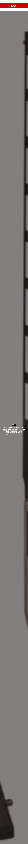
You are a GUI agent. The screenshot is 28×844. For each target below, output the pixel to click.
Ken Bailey (11, 435)
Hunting (14, 424)
